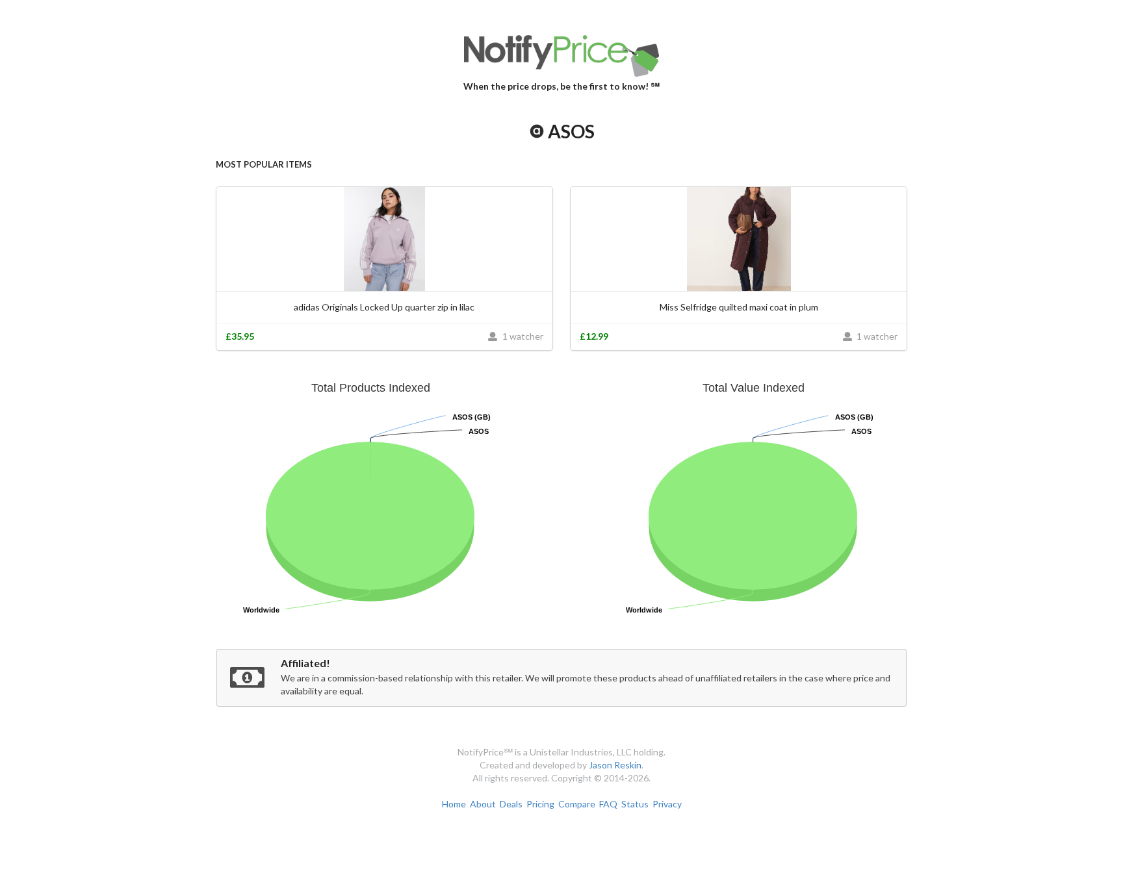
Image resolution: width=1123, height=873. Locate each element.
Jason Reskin (615, 764)
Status (635, 803)
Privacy (667, 803)
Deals (511, 803)
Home (454, 803)
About (483, 803)
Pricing (540, 803)
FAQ (608, 803)
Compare (576, 803)
